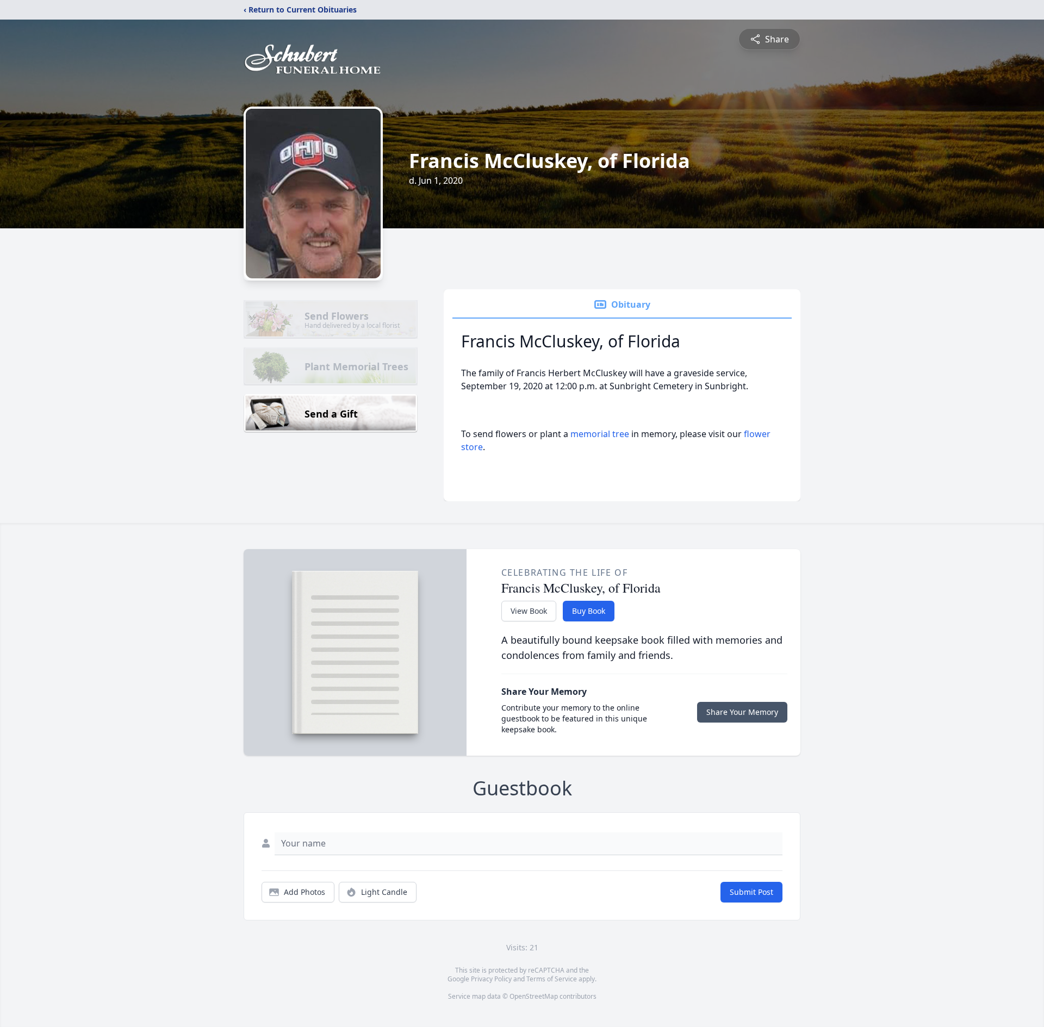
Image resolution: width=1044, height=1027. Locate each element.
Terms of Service (551, 979)
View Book (529, 611)
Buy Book (588, 611)
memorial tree (599, 434)
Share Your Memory (742, 712)
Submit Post (751, 892)
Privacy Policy (491, 979)
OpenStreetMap (533, 996)
